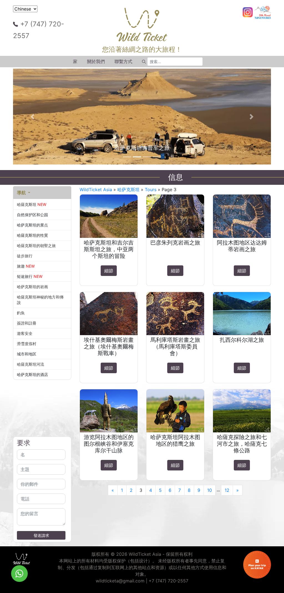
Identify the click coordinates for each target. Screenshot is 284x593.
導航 (22, 192)
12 (227, 490)
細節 (108, 270)
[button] (32, 117)
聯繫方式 (123, 61)
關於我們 (96, 61)
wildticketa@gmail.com (120, 581)
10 (209, 490)
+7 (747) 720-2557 (38, 30)
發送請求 (41, 535)
